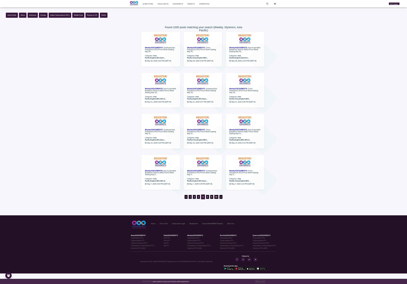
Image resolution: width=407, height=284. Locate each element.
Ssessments (178, 4)
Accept (261, 281)
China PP (167, 240)
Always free (148, 4)
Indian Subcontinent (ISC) (60, 15)
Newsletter (193, 223)
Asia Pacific (11, 15)
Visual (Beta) (162, 4)
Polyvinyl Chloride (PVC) (139, 243)
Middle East (78, 15)
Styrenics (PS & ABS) (138, 248)
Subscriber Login (178, 223)
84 (216, 197)
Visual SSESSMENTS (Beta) (212, 223)
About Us (230, 223)
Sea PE (166, 243)
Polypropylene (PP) (137, 240)
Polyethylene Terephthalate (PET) (142, 245)
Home (153, 223)
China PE (167, 238)
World (103, 15)
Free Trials (164, 223)
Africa (23, 15)
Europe (43, 15)
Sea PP (166, 245)
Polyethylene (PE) (137, 238)
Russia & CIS (92, 15)
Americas (32, 15)
